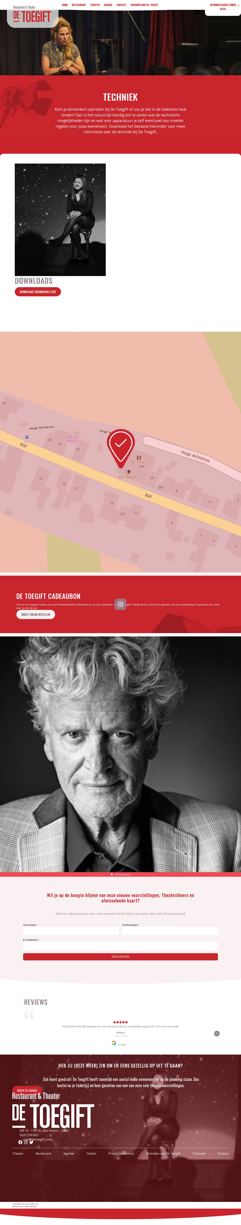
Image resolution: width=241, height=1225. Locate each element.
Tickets (91, 1153)
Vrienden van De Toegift (163, 1153)
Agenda (68, 1153)
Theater (18, 1153)
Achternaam (130, 925)
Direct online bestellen (35, 614)
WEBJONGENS (30, 1206)
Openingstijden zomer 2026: (223, 7)
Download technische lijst (38, 292)
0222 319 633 (29, 1135)
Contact (223, 1153)
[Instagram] (26, 1142)
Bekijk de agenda (27, 1090)
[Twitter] (31, 1142)
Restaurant (43, 1153)
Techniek (199, 1153)
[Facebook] (20, 1142)
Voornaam (30, 925)
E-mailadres (31, 939)
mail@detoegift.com (37, 1139)
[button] (24, 1033)
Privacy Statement (121, 1153)
